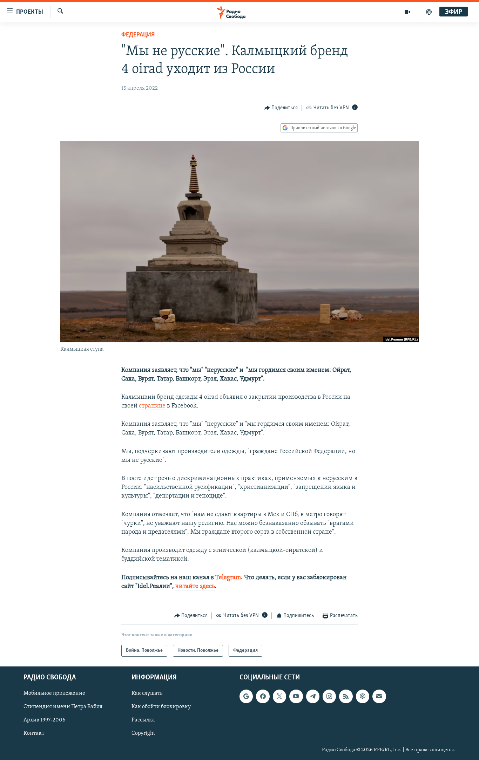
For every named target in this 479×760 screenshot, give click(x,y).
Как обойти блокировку (161, 707)
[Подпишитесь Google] (246, 696)
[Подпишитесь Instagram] (329, 696)
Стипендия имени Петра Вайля (62, 707)
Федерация (138, 35)
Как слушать (146, 694)
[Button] (281, 107)
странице (152, 406)
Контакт (33, 734)
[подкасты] (428, 12)
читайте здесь (195, 586)
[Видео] (407, 12)
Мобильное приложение (54, 694)
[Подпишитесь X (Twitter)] (279, 696)
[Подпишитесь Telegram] (312, 696)
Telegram (228, 578)
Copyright (143, 734)
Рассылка (143, 720)
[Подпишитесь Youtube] (296, 696)
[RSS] (345, 696)
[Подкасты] (362, 696)
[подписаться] (379, 696)
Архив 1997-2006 (44, 720)
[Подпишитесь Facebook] (262, 696)
